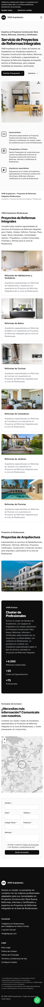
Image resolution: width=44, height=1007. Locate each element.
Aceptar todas (6, 10)
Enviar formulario (22, 852)
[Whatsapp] (37, 1000)
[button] (22, 764)
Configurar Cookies (9, 962)
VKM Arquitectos (15, 17)
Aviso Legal (5, 947)
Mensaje (9, 832)
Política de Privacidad (31, 845)
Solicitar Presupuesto (11, 73)
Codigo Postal (11, 823)
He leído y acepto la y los (23, 846)
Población (27, 823)
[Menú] (41, 17)
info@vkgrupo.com (9, 934)
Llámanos (32, 73)
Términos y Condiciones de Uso (23, 847)
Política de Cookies (9, 951)
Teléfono (27, 813)
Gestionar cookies (25, 10)
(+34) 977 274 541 (8, 930)
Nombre (8, 803)
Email (7, 813)
